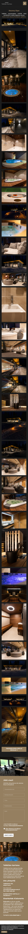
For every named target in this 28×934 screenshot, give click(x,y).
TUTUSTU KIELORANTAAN (11, 915)
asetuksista (10, 929)
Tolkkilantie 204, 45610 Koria (8, 884)
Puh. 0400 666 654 (9, 891)
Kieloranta (6, 901)
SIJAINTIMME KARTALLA (11, 894)
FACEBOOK (6, 895)
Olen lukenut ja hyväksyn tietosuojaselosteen (13, 829)
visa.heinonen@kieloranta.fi (11, 889)
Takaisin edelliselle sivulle (14, 749)
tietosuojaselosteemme (16, 825)
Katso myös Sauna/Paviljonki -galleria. (14, 17)
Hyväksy (4, 931)
